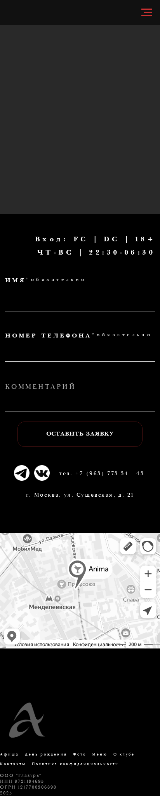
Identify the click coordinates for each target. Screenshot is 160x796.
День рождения (46, 754)
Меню (100, 754)
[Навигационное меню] (146, 12)
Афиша (9, 754)
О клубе (124, 754)
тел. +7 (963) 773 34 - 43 (101, 473)
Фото (79, 754)
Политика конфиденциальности (75, 764)
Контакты (13, 764)
